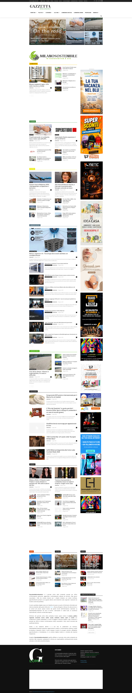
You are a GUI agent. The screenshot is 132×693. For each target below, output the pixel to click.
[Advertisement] (76, 7)
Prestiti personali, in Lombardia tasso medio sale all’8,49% (39, 138)
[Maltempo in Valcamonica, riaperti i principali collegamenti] (32, 207)
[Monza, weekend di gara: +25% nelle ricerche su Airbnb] (40, 75)
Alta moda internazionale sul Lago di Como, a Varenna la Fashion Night (40, 566)
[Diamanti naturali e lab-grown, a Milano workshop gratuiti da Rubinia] (32, 578)
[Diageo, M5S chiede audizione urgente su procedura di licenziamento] (58, 215)
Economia (31, 134)
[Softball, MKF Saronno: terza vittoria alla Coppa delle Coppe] (58, 496)
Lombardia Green (33, 369)
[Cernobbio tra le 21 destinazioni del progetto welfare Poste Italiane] (32, 503)
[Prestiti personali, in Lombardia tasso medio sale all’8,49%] (75, 24)
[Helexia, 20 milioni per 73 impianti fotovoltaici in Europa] (58, 363)
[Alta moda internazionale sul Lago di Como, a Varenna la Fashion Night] (40, 561)
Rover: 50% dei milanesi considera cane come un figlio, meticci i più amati (43, 510)
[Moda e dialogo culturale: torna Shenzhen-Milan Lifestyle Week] (32, 573)
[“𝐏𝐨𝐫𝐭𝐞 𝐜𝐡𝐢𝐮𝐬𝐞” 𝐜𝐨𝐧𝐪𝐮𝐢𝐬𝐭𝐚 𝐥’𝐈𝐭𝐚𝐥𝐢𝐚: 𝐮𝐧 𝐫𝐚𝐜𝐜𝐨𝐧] (83, 626)
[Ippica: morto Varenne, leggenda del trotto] (32, 517)
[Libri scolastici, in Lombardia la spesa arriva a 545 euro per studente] (58, 151)
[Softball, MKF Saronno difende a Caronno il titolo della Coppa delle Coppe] (32, 524)
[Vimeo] (100, 1)
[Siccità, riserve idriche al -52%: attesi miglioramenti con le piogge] (58, 376)
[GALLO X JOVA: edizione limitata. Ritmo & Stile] (83, 584)
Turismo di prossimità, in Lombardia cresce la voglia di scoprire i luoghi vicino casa (64, 481)
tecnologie (46, 691)
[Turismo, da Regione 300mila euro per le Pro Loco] (32, 496)
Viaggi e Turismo (33, 477)
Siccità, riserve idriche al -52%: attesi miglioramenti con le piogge (69, 376)
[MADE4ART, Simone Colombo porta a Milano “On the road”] (47, 33)
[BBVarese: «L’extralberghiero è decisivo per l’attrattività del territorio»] (58, 75)
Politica (31, 182)
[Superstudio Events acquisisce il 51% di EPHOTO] (66, 129)
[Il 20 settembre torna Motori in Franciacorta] (58, 89)
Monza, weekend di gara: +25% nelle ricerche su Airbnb (39, 85)
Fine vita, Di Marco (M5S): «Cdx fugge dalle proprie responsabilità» (69, 200)
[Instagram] (96, 1)
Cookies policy (83, 662)
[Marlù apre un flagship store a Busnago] (58, 82)
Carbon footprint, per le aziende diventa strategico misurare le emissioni (69, 356)
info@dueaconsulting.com (91, 655)
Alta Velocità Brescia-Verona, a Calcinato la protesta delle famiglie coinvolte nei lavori (65, 186)
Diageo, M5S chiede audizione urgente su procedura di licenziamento (69, 214)
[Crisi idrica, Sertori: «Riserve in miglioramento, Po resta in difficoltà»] (93, 24)
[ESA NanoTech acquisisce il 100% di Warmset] (36, 315)
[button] (101, 16)
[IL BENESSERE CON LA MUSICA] (83, 578)
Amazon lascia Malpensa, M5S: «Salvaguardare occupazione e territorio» (39, 186)
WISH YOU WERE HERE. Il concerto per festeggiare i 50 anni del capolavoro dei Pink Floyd (91, 565)
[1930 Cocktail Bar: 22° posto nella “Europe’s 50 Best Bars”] (37, 441)
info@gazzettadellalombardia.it (92, 653)
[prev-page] (30, 96)
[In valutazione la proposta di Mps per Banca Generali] (32, 151)
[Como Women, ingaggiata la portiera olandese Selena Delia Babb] (58, 503)
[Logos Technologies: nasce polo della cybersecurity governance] (36, 327)
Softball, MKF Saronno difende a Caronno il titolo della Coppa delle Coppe (44, 524)
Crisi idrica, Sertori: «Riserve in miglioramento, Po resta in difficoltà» (39, 373)
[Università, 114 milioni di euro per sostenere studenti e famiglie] (32, 200)
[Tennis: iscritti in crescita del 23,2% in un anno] (58, 510)
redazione (33, 43)
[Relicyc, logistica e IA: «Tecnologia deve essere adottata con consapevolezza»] (93, 38)
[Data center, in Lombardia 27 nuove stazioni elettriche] (36, 268)
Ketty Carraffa (84, 568)
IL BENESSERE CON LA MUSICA (93, 577)
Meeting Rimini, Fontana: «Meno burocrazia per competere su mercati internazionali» (44, 214)
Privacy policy (83, 660)
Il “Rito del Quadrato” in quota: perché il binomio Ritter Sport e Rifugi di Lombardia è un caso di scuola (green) (61, 410)
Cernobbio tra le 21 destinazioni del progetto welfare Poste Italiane (44, 503)
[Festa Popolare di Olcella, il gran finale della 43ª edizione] (58, 69)
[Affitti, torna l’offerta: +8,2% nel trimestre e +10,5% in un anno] (58, 158)
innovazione (35, 691)
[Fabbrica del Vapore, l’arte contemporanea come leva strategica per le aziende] (57, 573)
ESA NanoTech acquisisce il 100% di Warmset (54, 310)
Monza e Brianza (33, 81)
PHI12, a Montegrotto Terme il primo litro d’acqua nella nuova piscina (69, 524)
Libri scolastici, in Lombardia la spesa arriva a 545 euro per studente (69, 151)
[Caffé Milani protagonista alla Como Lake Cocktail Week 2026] (37, 454)
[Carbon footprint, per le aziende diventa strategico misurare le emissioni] (58, 356)
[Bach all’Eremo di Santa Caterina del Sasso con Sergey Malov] (57, 585)
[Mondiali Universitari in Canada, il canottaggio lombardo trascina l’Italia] (58, 517)
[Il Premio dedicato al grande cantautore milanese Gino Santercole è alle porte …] (83, 573)
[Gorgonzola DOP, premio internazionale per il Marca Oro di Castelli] (37, 399)
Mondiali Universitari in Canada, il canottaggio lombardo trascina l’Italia (70, 517)
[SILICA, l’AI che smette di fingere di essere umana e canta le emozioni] (36, 280)
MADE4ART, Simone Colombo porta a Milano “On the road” (65, 566)
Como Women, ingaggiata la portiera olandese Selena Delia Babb (69, 503)
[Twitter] (98, 1)
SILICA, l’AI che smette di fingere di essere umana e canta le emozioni (60, 275)
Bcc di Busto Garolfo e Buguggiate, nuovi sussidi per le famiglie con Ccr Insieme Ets (44, 158)
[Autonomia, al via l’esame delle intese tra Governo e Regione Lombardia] (58, 207)
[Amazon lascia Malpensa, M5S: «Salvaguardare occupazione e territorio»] (75, 38)
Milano (51, 607)
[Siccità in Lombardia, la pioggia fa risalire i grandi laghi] (58, 369)
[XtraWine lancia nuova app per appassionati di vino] (37, 428)
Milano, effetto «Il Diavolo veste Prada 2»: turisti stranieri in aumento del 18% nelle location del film (39, 482)
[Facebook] (94, 1)
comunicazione (41, 691)
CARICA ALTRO (91, 632)
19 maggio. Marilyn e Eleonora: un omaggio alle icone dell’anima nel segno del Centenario (95, 608)
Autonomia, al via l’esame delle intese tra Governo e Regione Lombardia (69, 207)
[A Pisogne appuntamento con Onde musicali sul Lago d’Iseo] (57, 579)
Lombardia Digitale (33, 251)
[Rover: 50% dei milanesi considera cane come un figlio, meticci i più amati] (32, 510)
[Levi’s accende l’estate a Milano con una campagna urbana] (32, 584)
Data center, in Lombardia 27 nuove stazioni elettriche (56, 263)
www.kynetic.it (51, 691)
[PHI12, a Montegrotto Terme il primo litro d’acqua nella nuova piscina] (58, 524)
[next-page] (32, 96)
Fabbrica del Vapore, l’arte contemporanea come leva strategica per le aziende (69, 572)
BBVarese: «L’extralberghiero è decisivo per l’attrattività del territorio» (69, 75)
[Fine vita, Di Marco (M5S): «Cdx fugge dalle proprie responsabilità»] (58, 200)
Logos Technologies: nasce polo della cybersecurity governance (58, 322)
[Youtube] (102, 1)
